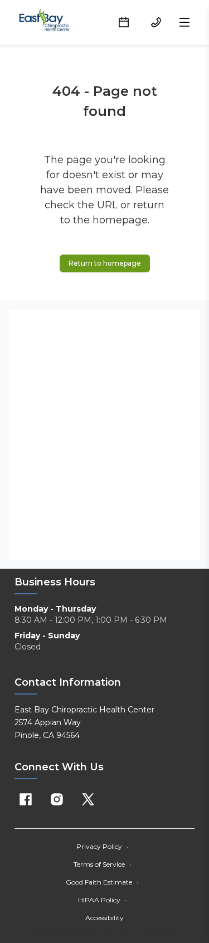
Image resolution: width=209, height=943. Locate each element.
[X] (88, 799)
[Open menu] (184, 22)
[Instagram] (57, 799)
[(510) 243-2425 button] (156, 22)
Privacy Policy (102, 846)
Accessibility (104, 917)
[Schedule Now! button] (124, 22)
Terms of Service (103, 864)
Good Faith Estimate (102, 882)
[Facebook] (25, 799)
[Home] (44, 22)
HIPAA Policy (102, 900)
